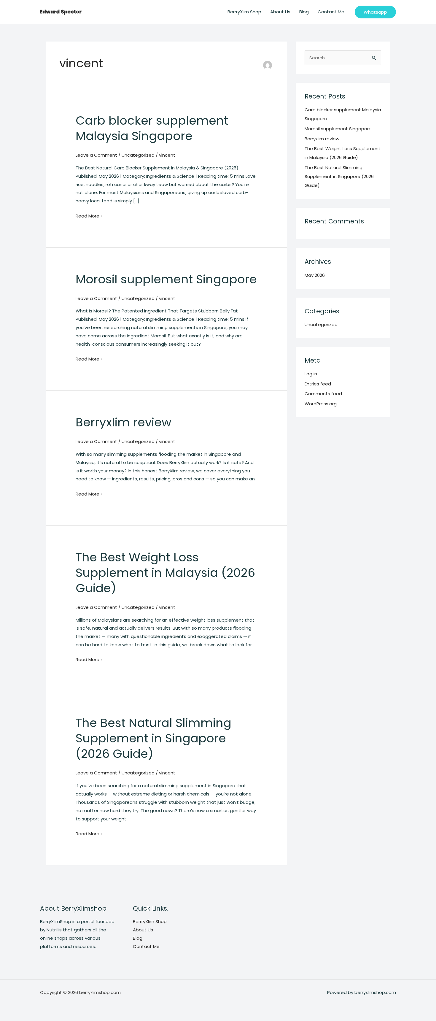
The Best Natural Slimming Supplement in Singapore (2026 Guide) (153, 738)
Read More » (89, 216)
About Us (280, 12)
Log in (311, 374)
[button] (375, 12)
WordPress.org (321, 404)
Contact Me (331, 12)
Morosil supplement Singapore (166, 279)
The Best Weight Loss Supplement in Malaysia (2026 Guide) (165, 572)
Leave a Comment (96, 155)
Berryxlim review (123, 422)
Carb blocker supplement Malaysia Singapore (152, 128)
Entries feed (318, 384)
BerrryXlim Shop (244, 12)
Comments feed (323, 393)
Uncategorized (138, 155)
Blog (304, 12)
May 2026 (315, 275)
